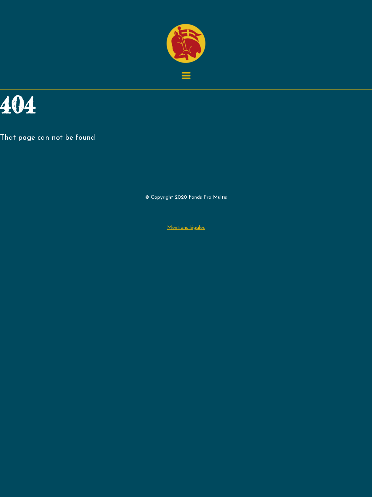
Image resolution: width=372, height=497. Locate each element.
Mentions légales (186, 227)
